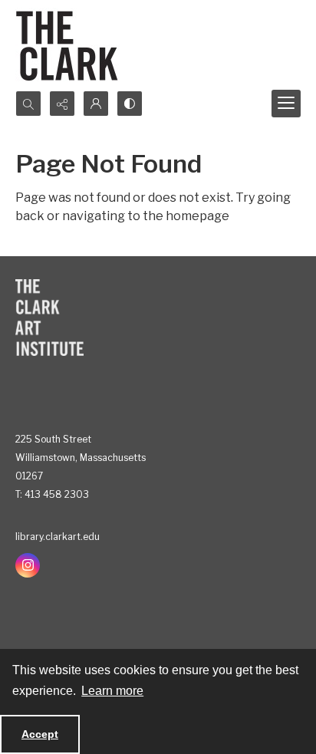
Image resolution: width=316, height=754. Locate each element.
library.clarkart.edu (57, 536)
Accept (39, 734)
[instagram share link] (27, 565)
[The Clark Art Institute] (49, 317)
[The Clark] (69, 45)
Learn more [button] (112, 690)
